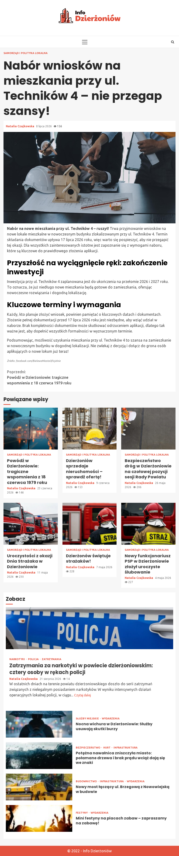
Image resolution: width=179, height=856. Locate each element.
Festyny (82, 813)
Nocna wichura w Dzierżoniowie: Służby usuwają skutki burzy (39, 724)
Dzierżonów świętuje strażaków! (89, 524)
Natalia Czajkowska (20, 126)
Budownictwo (86, 781)
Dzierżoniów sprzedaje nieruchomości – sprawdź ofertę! (89, 429)
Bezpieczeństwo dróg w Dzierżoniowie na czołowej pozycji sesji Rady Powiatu (148, 429)
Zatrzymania (51, 659)
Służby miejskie (88, 718)
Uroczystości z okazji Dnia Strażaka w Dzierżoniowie (30, 524)
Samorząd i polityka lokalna (25, 53)
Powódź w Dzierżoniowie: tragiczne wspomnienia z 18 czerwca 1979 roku (39, 377)
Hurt (107, 747)
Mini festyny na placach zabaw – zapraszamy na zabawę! (39, 818)
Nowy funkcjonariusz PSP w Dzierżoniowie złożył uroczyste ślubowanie (148, 524)
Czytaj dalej (82, 695)
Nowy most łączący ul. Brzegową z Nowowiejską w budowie (39, 787)
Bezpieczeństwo (88, 747)
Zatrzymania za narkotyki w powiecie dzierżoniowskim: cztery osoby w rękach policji (89, 628)
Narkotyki (17, 659)
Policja (33, 659)
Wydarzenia (111, 718)
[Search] (173, 41)
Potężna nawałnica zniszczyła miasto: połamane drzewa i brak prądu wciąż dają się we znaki (39, 755)
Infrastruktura (126, 747)
